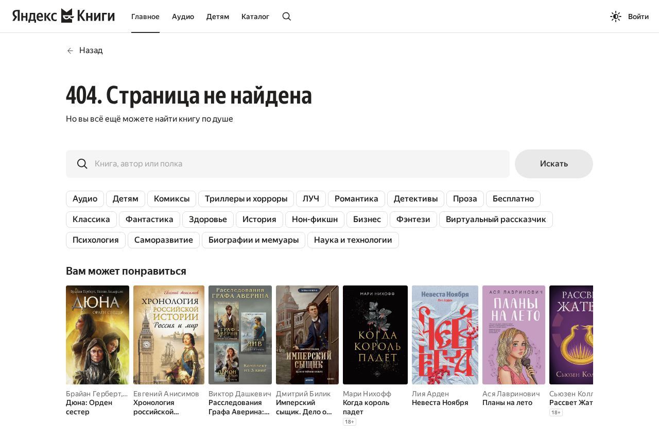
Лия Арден (430, 394)
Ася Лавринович (511, 394)
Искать (554, 164)
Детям (217, 16)
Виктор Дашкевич (240, 394)
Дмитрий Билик (303, 394)
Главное (145, 16)
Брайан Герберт (93, 394)
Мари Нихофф (367, 394)
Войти (638, 16)
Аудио (183, 16)
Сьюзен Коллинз (578, 394)
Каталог (255, 16)
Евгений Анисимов (166, 394)
